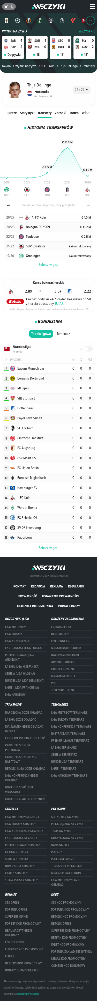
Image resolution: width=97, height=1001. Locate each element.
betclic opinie (61, 924)
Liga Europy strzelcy (20, 824)
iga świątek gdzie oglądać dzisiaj (24, 729)
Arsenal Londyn (62, 662)
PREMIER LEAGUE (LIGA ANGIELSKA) (19, 657)
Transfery (45, 113)
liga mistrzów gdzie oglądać (65, 882)
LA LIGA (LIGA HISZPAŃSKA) (22, 667)
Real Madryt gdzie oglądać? (18, 933)
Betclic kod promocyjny (69, 917)
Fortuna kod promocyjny (70, 910)
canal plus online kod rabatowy (21, 759)
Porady (56, 852)
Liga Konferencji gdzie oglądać (21, 778)
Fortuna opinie (16, 910)
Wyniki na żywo (14, 31)
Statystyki (27, 113)
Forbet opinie (15, 942)
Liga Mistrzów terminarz (69, 713)
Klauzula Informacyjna (35, 606)
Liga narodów (15, 695)
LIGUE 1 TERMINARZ (63, 769)
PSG (53, 683)
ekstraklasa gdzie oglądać (25, 738)
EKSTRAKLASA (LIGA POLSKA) (23, 648)
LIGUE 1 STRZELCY (16, 873)
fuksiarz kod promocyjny (24, 949)
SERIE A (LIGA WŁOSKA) (20, 674)
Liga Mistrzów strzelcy (22, 817)
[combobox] (82, 90)
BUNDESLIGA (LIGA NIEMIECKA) (24, 681)
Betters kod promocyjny (23, 963)
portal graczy (69, 606)
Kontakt (19, 586)
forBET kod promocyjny (23, 924)
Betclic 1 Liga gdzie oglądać (25, 769)
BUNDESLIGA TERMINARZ (67, 762)
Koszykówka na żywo (67, 838)
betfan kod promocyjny (69, 938)
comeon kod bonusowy (68, 966)
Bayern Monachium (65, 655)
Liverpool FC (60, 641)
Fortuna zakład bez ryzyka (71, 952)
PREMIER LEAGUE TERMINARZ (70, 741)
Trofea (74, 113)
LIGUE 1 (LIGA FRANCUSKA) (22, 688)
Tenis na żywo (61, 831)
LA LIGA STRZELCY (16, 852)
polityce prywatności (28, 994)
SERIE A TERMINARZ (64, 755)
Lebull (9, 956)
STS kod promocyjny (66, 903)
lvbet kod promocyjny (67, 945)
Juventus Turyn (62, 690)
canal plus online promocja (18, 747)
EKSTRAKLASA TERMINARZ (68, 734)
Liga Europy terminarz (67, 720)
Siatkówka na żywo (65, 817)
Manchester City (63, 676)
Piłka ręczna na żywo (67, 824)
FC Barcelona (61, 627)
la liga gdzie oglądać (20, 720)
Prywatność (27, 596)
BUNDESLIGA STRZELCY (20, 866)
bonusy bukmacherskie (22, 970)
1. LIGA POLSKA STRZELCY (21, 880)
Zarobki (60, 113)
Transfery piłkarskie (66, 866)
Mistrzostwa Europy (66, 873)
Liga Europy (13, 634)
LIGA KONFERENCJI (17, 641)
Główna (5, 66)
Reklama (56, 586)
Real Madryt (60, 634)
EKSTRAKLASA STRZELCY (21, 838)
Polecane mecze (62, 859)
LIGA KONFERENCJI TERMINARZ (71, 727)
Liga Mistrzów (15, 627)
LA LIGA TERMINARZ (64, 748)
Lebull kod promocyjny (68, 959)
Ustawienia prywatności (60, 596)
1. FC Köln (47, 66)
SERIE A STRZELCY (17, 859)
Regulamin (76, 586)
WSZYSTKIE (87, 31)
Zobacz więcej (48, 547)
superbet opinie (16, 917)
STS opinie (12, 903)
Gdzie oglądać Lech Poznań (24, 799)
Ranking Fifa (60, 845)
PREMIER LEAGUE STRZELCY (23, 845)
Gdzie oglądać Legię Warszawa (19, 789)
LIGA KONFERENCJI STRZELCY (24, 831)
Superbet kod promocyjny (70, 931)
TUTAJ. (59, 303)
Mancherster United (66, 648)
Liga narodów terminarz (69, 776)
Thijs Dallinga (68, 66)
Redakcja (38, 586)
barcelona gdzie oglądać (23, 713)
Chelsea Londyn (62, 669)
